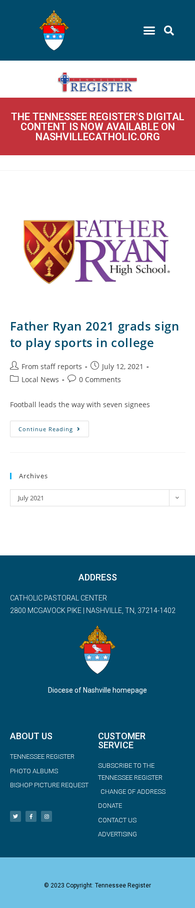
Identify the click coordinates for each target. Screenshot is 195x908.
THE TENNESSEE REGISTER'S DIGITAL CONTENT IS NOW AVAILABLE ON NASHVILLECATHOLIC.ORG (97, 127)
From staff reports (52, 366)
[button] (149, 30)
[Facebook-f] (31, 816)
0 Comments (100, 379)
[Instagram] (46, 816)
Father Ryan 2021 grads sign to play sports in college (95, 334)
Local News (40, 379)
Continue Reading (53, 427)
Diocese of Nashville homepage (97, 690)
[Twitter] (15, 816)
